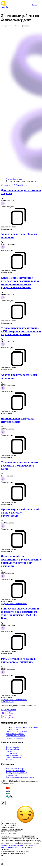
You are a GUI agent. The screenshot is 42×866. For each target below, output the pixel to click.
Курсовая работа (12, 749)
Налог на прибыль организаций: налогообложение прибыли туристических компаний (21, 561)
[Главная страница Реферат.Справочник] (16, 5)
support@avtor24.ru (8, 710)
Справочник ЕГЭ (12, 729)
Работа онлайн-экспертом (16, 769)
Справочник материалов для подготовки (22, 727)
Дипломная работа (13, 747)
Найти (26, 26)
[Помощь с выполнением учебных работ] (14, 185)
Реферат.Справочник (14, 179)
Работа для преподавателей (16, 773)
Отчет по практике (13, 757)
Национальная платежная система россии (17, 420)
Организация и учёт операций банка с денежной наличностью (20, 512)
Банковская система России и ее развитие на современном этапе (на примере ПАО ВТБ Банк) (20, 613)
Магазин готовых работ (15, 738)
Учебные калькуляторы (15, 734)
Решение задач (11, 753)
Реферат (9, 751)
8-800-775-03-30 (7, 702)
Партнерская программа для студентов (21, 777)
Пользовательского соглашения (13, 845)
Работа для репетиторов (15, 771)
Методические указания (15, 736)
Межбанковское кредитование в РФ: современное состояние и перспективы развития (21, 331)
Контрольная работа (14, 755)
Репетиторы (10, 760)
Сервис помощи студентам (16, 732)
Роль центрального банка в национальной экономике (18, 660)
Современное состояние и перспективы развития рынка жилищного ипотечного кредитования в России (20, 282)
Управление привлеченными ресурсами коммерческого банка (19, 465)
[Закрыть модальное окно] (3, 803)
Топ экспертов (11, 775)
